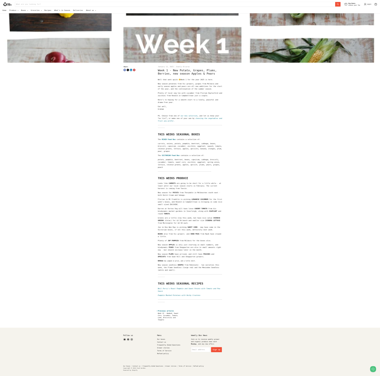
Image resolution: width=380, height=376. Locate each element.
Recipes (47, 10)
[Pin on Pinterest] (134, 70)
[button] (368, 4)
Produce (13, 10)
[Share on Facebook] (125, 70)
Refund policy (163, 353)
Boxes (24, 10)
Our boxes (161, 339)
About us (90, 10)
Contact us (161, 342)
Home (4, 10)
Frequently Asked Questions (168, 345)
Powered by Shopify (130, 370)
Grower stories (163, 348)
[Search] (338, 4)
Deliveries (78, 10)
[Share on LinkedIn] (131, 70)
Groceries (36, 10)
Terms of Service (164, 351)
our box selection (189, 116)
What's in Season (62, 10)
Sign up (216, 350)
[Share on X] (128, 70)
